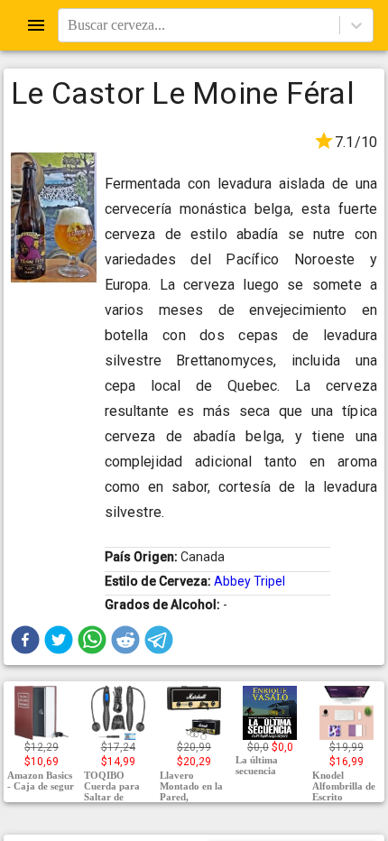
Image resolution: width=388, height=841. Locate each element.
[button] (25, 639)
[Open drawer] (36, 25)
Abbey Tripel (249, 581)
